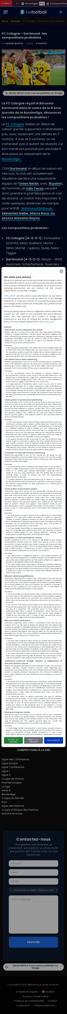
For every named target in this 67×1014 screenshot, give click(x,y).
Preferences (53, 740)
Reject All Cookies (33, 740)
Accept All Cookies (13, 740)
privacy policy (49, 321)
